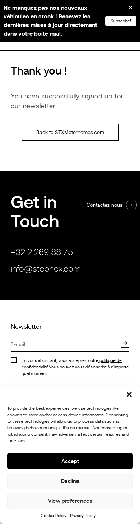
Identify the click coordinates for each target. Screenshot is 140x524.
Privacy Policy (83, 515)
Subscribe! (121, 20)
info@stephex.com (46, 268)
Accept (70, 461)
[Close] (125, 10)
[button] (129, 394)
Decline (70, 481)
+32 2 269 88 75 (42, 252)
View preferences (70, 501)
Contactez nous (104, 205)
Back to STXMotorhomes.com (70, 132)
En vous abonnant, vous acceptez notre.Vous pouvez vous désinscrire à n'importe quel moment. (75, 367)
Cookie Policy (53, 515)
